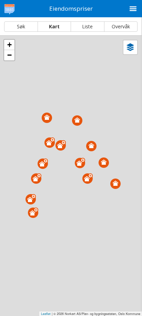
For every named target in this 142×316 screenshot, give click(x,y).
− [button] (9, 55)
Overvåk (121, 26)
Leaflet (46, 314)
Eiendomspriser (71, 8)
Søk (21, 26)
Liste (87, 26)
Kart (54, 26)
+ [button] (9, 44)
